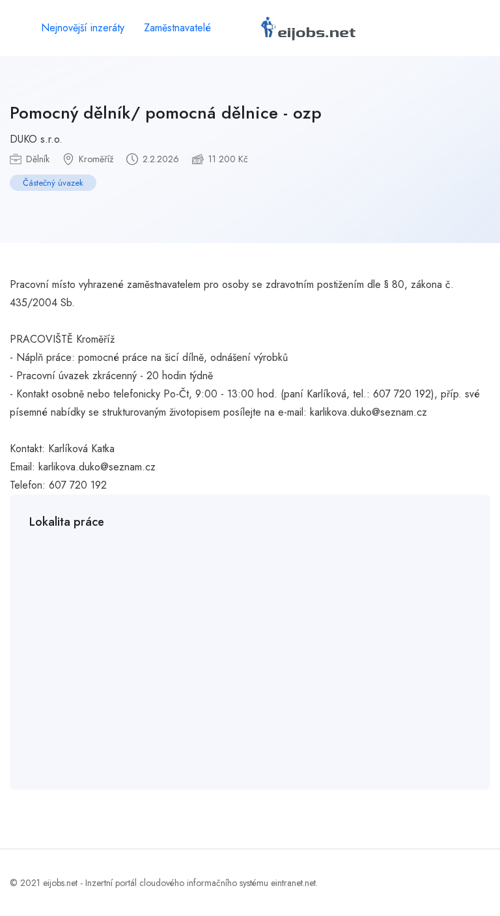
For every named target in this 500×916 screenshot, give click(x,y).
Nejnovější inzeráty (82, 27)
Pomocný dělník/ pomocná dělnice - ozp (166, 112)
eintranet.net (293, 882)
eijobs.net (60, 882)
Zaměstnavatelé (177, 27)
